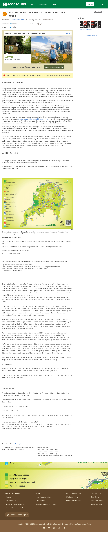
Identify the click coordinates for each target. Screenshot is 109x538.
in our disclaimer (64, 75)
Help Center (95, 497)
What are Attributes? (86, 30)
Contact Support (97, 501)
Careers (8, 497)
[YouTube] (49, 528)
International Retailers (73, 501)
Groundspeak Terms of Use (71, 524)
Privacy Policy (86, 524)
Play (31, 4)
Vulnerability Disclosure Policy (46, 504)
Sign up (90, 4)
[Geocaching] (14, 4)
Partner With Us (11, 501)
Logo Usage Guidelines (43, 497)
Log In (101, 4)
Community (42, 4)
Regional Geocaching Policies (16, 508)
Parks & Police (41, 501)
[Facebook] (44, 528)
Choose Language (18, 514)
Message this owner (35, 20)
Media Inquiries (96, 504)
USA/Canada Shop (72, 497)
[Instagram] (54, 528)
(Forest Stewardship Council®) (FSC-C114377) (34, 119)
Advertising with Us (91, 35)
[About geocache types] (4, 14)
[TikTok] (64, 528)
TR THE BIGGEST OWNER (16, 20)
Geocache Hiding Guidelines (15, 504)
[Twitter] (59, 528)
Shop (54, 4)
